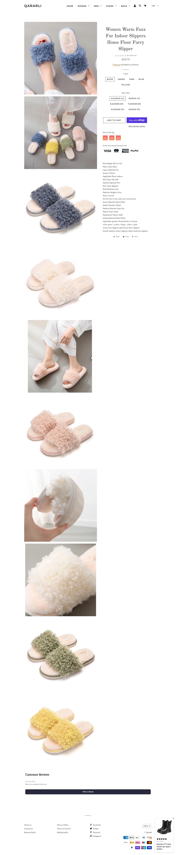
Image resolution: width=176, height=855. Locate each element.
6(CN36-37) (134, 109)
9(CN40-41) (134, 98)
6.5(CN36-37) (117, 109)
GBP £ (145, 826)
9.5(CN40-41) (117, 98)
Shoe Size (125, 93)
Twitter (95, 828)
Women (82, 6)
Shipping (116, 64)
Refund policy (62, 832)
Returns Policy (30, 832)
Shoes (110, 6)
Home (70, 6)
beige (110, 79)
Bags (124, 6)
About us (27, 825)
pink (131, 79)
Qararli (33, 6)
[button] (125, 55)
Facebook (97, 825)
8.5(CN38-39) (116, 104)
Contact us (28, 828)
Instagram (97, 836)
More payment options (137, 126)
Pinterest (96, 832)
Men (96, 6)
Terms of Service (64, 828)
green (121, 79)
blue (141, 79)
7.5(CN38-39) (134, 104)
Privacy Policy (62, 825)
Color (125, 74)
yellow (125, 85)
